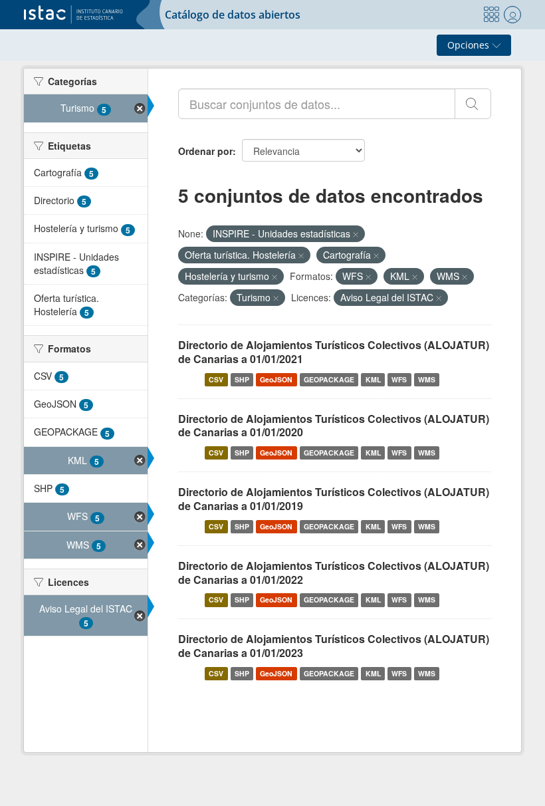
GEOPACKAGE (329, 379)
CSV (216, 379)
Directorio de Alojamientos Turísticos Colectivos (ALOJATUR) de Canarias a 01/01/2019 (333, 498)
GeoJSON (276, 379)
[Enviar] (473, 103)
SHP (242, 379)
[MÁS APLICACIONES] (491, 14)
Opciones (469, 45)
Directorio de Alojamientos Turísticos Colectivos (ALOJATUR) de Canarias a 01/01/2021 (333, 351)
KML (373, 379)
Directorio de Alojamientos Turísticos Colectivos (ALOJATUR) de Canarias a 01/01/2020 (333, 425)
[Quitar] (355, 234)
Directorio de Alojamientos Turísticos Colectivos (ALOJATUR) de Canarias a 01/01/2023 (333, 645)
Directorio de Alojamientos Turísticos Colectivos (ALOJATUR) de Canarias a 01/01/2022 (333, 572)
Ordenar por (205, 151)
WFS (399, 379)
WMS (426, 379)
